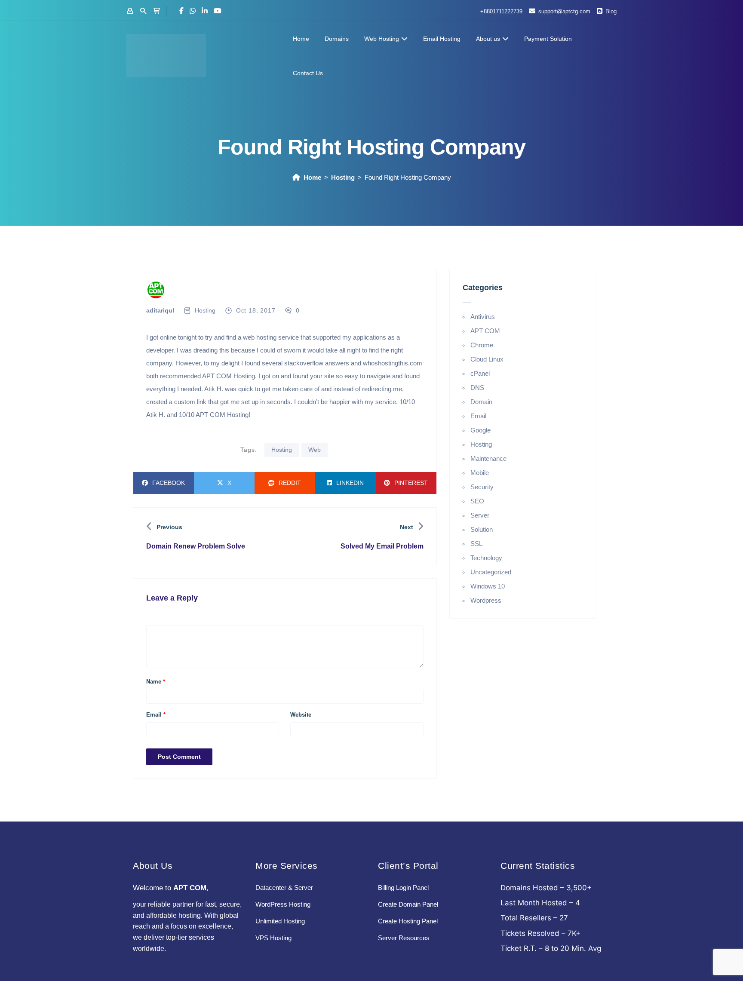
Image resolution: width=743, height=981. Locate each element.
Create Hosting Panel (408, 921)
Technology (486, 557)
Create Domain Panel (408, 904)
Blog (611, 11)
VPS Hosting (273, 937)
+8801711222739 (501, 11)
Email (156, 714)
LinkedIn (350, 482)
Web (314, 449)
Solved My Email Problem (382, 546)
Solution (481, 529)
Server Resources (404, 937)
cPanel (480, 373)
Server (479, 515)
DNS (477, 387)
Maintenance (488, 458)
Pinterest (411, 482)
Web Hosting (381, 38)
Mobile (479, 472)
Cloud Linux (487, 359)
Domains (337, 38)
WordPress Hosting (282, 904)
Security (482, 486)
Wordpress (485, 600)
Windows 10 (487, 586)
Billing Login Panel (403, 887)
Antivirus (482, 316)
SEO (477, 501)
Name (155, 681)
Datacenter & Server (284, 887)
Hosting (343, 177)
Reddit (290, 482)
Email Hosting (442, 38)
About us (488, 38)
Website (300, 714)
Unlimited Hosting (280, 921)
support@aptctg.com (564, 11)
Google (480, 430)
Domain (481, 401)
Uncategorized (490, 572)
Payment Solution (548, 38)
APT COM (485, 330)
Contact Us (308, 73)
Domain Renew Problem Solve (195, 546)
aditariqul (160, 310)
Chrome (481, 345)
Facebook (168, 482)
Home (301, 38)
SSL (476, 543)
